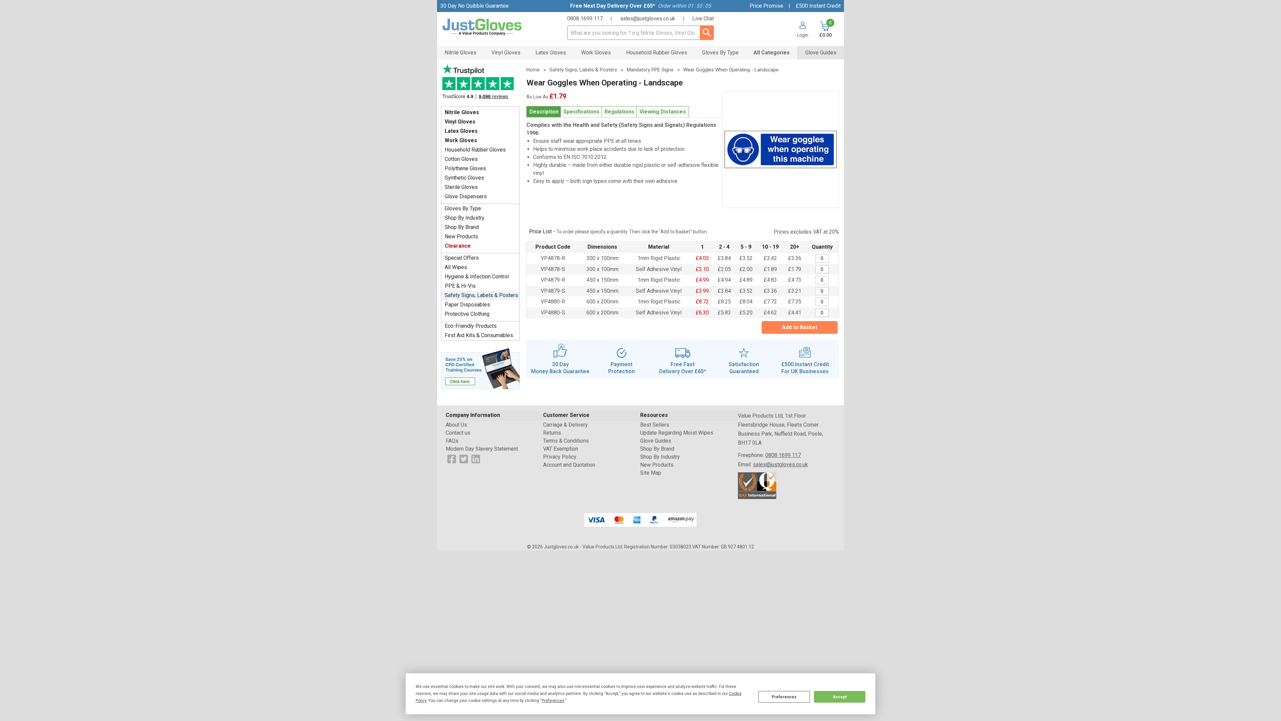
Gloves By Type (463, 208)
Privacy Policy (559, 457)
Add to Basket (799, 327)
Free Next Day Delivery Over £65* (612, 6)
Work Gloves (461, 140)
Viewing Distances (662, 111)
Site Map (650, 473)
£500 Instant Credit (818, 6)
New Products (461, 236)
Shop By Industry (464, 218)
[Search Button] (707, 32)
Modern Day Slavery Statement (482, 449)
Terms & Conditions (566, 441)
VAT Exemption (560, 449)
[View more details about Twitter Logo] (464, 458)
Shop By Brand (462, 227)
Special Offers (462, 258)
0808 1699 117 (585, 18)
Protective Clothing (467, 314)
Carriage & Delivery (565, 425)
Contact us (458, 433)
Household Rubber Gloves (475, 150)
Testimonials (480, 83)
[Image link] (480, 368)
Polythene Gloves (465, 168)
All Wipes (456, 267)
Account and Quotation (569, 465)
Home (533, 70)
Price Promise (766, 6)
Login (802, 34)
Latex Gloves (461, 131)
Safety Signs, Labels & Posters (481, 295)
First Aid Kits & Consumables (479, 335)
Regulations (619, 111)
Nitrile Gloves (462, 112)
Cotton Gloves (461, 159)
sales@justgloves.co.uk (647, 18)
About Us (456, 425)
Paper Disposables (467, 304)
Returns (552, 433)
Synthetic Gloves (464, 178)
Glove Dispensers (466, 196)
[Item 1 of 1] (781, 149)
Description (543, 111)
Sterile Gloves (461, 187)
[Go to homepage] (490, 27)
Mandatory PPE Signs (650, 70)
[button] (800, 29)
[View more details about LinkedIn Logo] (476, 458)
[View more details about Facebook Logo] (452, 458)
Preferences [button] (553, 700)
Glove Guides (655, 441)
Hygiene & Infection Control (477, 276)
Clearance (458, 246)
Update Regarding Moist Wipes (676, 433)
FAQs (452, 441)
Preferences (784, 697)
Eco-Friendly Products (471, 326)
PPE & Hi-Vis (460, 286)
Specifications (581, 111)
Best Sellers (654, 425)
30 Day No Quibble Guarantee (474, 6)
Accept (840, 697)
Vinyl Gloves (460, 121)
